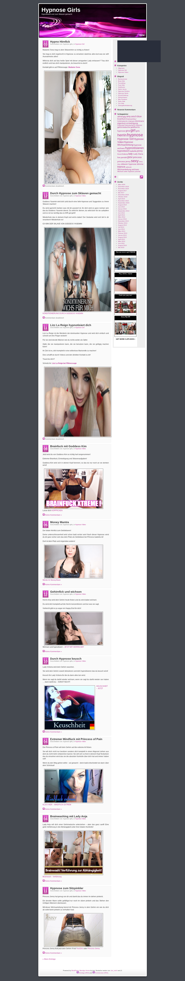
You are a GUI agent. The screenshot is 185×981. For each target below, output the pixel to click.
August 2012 (122, 237)
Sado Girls (121, 101)
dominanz (139, 121)
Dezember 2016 (123, 194)
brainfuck (121, 119)
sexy (135, 161)
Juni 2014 (121, 213)
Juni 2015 (121, 207)
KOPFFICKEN (57, 510)
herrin (122, 135)
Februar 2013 (122, 233)
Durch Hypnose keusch (66, 658)
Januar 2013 (122, 235)
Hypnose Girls (60, 10)
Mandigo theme (84, 970)
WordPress (75, 970)
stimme (140, 164)
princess (137, 157)
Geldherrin (121, 87)
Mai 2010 (121, 247)
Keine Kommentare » (53, 515)
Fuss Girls (121, 85)
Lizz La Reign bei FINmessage (64, 363)
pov (130, 157)
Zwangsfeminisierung (125, 105)
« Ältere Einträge (49, 959)
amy (128, 116)
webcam (129, 167)
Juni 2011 (121, 243)
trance (121, 166)
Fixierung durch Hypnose (133, 125)
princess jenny (124, 161)
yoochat (137, 171)
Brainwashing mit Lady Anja (68, 816)
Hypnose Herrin (123, 93)
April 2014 (121, 215)
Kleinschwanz (122, 97)
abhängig (121, 116)
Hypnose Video (80, 196)
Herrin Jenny (122, 89)
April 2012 (121, 239)
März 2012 (121, 241)
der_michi (114, 970)
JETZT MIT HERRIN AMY (74, 647)
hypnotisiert (123, 151)
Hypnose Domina (124, 91)
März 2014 (121, 217)
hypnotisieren (134, 148)
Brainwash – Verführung (52, 877)
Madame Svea (74, 67)
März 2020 (121, 184)
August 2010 (122, 245)
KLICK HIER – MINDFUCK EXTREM (57, 805)
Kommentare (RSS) (101, 973)
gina (128, 131)
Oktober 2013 (122, 223)
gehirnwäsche (123, 127)
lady (130, 153)
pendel (124, 157)
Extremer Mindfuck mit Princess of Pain (76, 739)
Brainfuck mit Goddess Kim (68, 446)
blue (139, 116)
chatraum (131, 121)
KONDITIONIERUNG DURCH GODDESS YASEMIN (63, 313)
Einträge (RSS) (84, 973)
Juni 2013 (121, 229)
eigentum (121, 123)
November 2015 (123, 201)
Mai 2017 (121, 192)
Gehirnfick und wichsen (66, 591)
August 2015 (122, 205)
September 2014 (123, 211)
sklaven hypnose (128, 164)
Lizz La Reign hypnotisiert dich (70, 325)
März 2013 (121, 231)
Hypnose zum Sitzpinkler (66, 888)
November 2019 (123, 188)
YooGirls (79, 949)
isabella (133, 151)
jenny (140, 151)
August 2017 (122, 190)
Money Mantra (59, 522)
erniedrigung (132, 123)
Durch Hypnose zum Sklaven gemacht (75, 193)
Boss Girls (121, 81)
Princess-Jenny (94, 949)
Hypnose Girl (79, 44)
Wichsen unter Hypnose (125, 171)
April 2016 (121, 199)
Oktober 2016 (122, 197)
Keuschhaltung (123, 95)
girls (138, 131)
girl (133, 130)
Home (141, 35)
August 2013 (122, 225)
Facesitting (121, 83)
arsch (134, 116)
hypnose (135, 134)
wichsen (135, 169)
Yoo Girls (121, 103)
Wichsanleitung (124, 169)
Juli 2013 (121, 227)
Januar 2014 (122, 219)
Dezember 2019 (123, 186)
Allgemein (121, 68)
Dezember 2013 (123, 221)
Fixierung (120, 125)
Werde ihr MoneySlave (52, 580)
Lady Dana (138, 154)
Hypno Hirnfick (60, 41)
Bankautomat (122, 79)
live (118, 157)
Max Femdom (122, 99)
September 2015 (123, 203)
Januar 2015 (122, 209)
